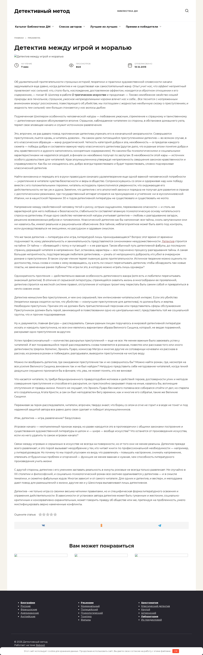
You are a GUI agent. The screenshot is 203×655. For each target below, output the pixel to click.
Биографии (28, 602)
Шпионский (148, 613)
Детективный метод (42, 11)
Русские (26, 606)
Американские (30, 613)
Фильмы (86, 619)
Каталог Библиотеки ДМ (32, 26)
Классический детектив (155, 606)
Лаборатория (149, 616)
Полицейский (89, 609)
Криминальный (90, 606)
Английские (28, 616)
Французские (29, 609)
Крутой (145, 609)
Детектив (168, 241)
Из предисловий (151, 619)
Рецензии (87, 602)
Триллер (86, 616)
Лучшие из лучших (103, 26)
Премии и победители (142, 26)
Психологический (92, 613)
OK (175, 651)
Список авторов (70, 26)
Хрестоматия (149, 602)
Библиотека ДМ (127, 11)
